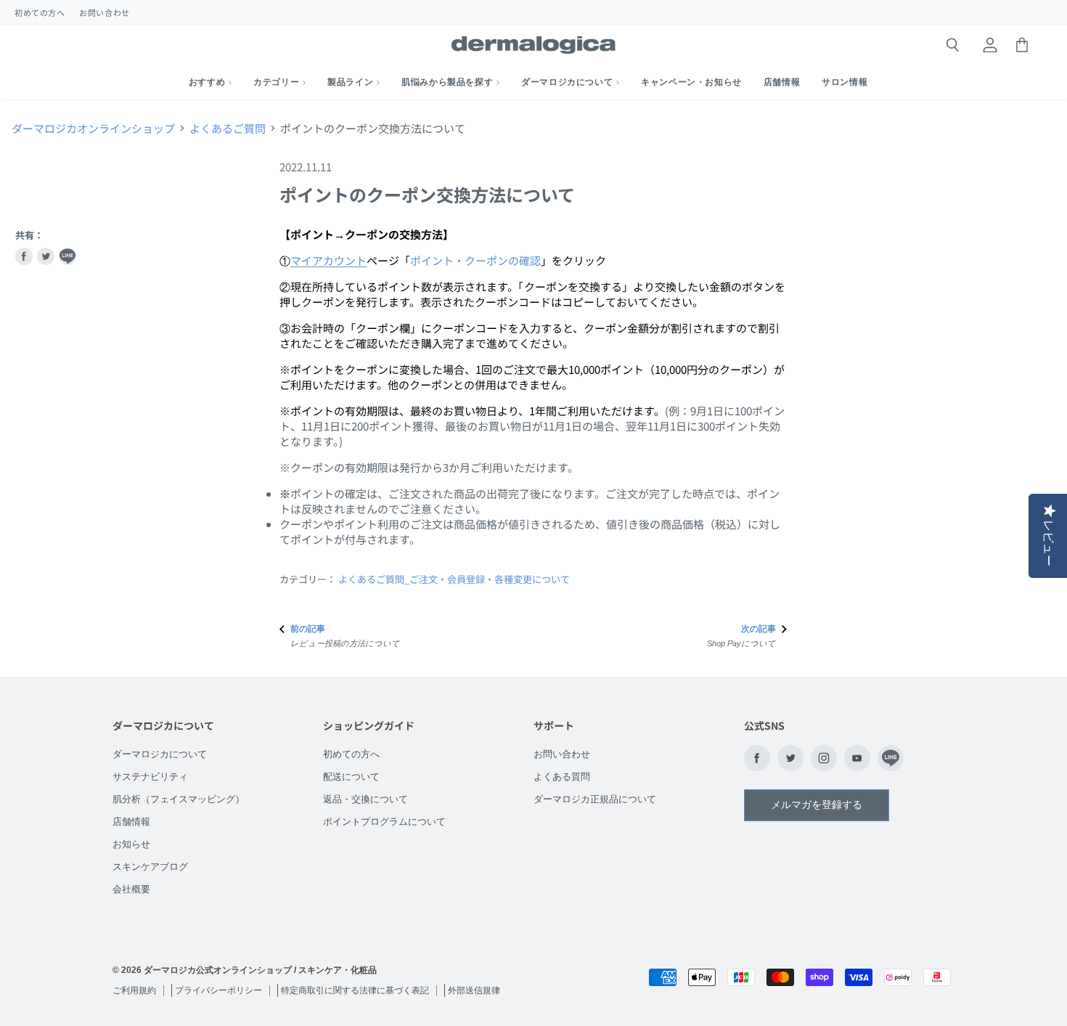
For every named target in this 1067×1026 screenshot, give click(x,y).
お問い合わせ (104, 12)
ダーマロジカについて (160, 754)
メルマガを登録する (816, 804)
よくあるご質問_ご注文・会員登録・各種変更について (454, 579)
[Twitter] (790, 758)
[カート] (1022, 45)
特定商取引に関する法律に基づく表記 (355, 990)
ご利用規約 (134, 990)
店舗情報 (131, 821)
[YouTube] (857, 758)
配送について (351, 776)
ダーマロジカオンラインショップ (93, 128)
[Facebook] (757, 758)
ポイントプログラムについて (384, 821)
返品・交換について (365, 799)
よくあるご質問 (227, 128)
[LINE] (891, 758)
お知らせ (131, 844)
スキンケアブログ (150, 866)
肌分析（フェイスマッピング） (179, 799)
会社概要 (131, 889)
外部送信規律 (474, 990)
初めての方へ (40, 12)
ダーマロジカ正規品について (595, 799)
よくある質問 (562, 776)
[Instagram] (824, 758)
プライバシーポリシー (218, 990)
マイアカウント (328, 260)
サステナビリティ (150, 776)
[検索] (952, 45)
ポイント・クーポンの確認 (475, 260)
